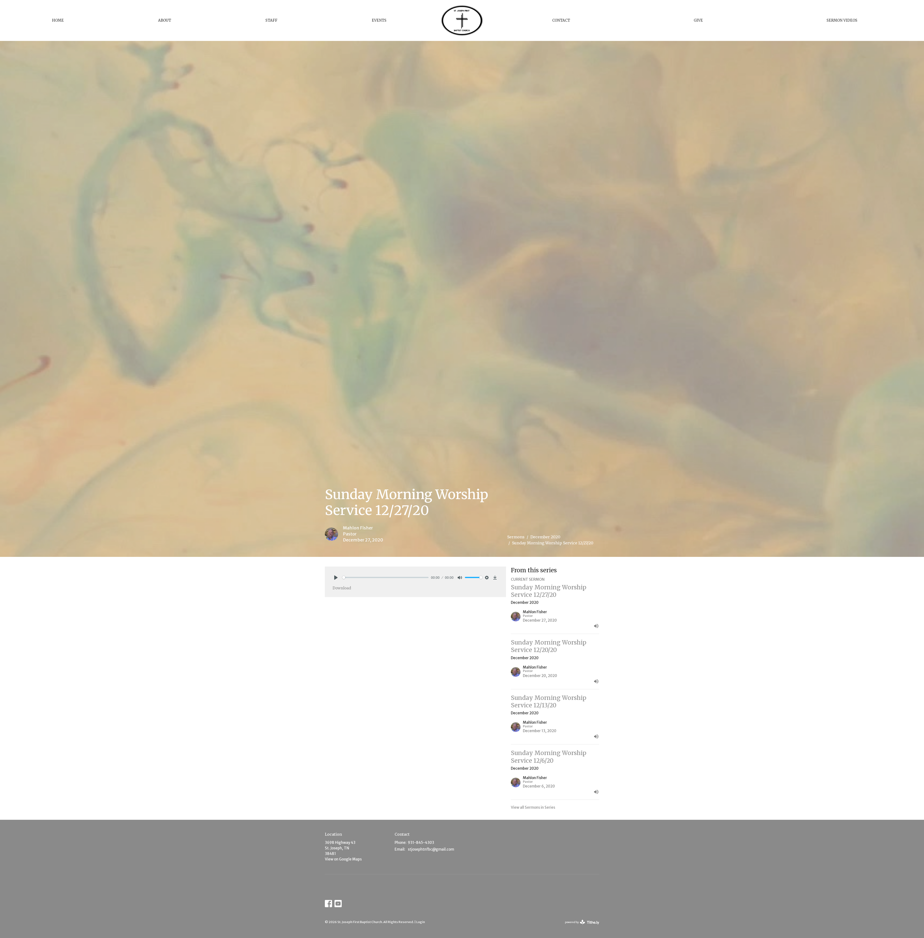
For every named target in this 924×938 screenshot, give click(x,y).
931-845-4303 (421, 842)
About (164, 20)
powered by (580, 926)
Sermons (516, 536)
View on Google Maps (343, 859)
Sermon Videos (842, 20)
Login (420, 922)
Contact (561, 20)
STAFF (271, 20)
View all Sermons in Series (533, 807)
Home (58, 20)
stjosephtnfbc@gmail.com (431, 849)
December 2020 (545, 536)
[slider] (385, 577)
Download (342, 588)
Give (698, 20)
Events (379, 20)
